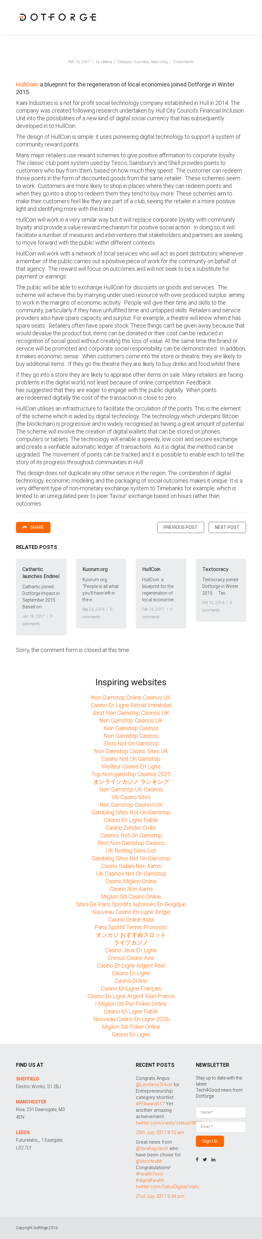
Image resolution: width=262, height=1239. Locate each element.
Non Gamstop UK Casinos (131, 789)
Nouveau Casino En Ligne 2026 (131, 1019)
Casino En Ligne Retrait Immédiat (131, 705)
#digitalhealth (150, 1180)
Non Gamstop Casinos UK (131, 720)
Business (141, 62)
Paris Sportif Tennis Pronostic (131, 927)
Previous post (181, 527)
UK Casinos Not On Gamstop (131, 873)
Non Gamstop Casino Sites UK (131, 751)
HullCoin (26, 84)
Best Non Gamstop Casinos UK (131, 712)
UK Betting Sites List (131, 850)
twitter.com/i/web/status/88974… (171, 1123)
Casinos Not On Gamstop (131, 835)
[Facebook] (197, 1159)
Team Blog (159, 62)
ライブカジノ (131, 942)
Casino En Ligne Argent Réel (131, 965)
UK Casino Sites (131, 797)
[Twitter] (205, 1159)
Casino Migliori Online (131, 881)
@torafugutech (152, 1148)
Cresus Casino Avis (131, 957)
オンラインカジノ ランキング (131, 781)
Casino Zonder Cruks (131, 827)
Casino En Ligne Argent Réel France (131, 996)
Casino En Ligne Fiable (131, 820)
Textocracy (215, 569)
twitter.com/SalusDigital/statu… (169, 1187)
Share (37, 527)
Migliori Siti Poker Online (131, 1026)
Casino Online (131, 980)
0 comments (183, 62)
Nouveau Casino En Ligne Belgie (131, 912)
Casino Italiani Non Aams (131, 866)
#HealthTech (149, 1174)
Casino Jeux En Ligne (131, 950)
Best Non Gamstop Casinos (131, 843)
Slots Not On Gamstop (131, 743)
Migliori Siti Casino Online (131, 896)
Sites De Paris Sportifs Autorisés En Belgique (131, 904)
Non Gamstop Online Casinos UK (131, 697)
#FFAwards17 (150, 1104)
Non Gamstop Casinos (131, 728)
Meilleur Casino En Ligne (131, 766)
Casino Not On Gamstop (131, 758)
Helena (106, 62)
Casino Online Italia (131, 919)
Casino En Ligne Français (131, 988)
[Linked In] (213, 1159)
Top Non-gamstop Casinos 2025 (131, 774)
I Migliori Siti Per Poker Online (131, 1003)
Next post (227, 527)
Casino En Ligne (131, 973)
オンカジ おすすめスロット (131, 934)
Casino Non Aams (131, 889)
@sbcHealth (149, 1161)
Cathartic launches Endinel (40, 572)
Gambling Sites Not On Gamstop (131, 812)
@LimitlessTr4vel (154, 1084)
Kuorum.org (95, 569)
